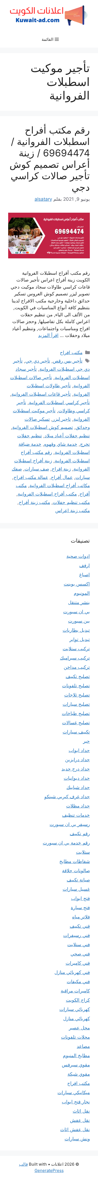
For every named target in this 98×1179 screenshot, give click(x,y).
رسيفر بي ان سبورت (70, 824)
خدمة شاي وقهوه (60, 444)
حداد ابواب (79, 750)
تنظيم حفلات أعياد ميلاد (67, 435)
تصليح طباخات (76, 713)
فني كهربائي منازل (72, 972)
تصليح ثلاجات (77, 695)
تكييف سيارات (76, 732)
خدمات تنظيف (76, 815)
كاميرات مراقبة (75, 991)
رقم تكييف (80, 833)
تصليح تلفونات (76, 685)
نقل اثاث (81, 1111)
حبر (86, 741)
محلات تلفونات (75, 1037)
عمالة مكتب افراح (31, 477)
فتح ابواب (80, 898)
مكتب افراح (71, 352)
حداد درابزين (77, 759)
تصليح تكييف (78, 676)
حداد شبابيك (78, 787)
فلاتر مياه (81, 917)
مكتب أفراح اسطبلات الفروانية (47, 494)
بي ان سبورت (76, 611)
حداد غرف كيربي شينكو (67, 796)
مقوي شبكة (79, 1074)
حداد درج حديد (76, 769)
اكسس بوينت (77, 584)
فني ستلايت (78, 944)
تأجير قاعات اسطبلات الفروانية (41, 394)
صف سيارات (36, 469)
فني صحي (80, 954)
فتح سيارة (80, 907)
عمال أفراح (62, 477)
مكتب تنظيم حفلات (71, 502)
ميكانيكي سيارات (73, 1092)
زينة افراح (61, 469)
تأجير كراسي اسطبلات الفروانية (59, 402)
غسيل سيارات (76, 889)
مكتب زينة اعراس (72, 510)
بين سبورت (79, 621)
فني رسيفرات (76, 935)
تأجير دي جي (37, 361)
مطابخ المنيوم (76, 1055)
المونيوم (82, 593)
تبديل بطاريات (76, 630)
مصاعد (83, 1046)
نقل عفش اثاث (75, 1129)
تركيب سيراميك (75, 658)
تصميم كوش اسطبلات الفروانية (42, 427)
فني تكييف (80, 926)
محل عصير (79, 1028)
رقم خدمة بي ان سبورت (66, 843)
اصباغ (84, 574)
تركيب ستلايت (76, 648)
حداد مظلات (78, 806)
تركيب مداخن (77, 667)
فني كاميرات (78, 963)
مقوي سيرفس (76, 1064)
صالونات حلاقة (76, 870)
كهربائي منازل (76, 1018)
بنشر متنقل (79, 602)
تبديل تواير (79, 639)
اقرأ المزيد (48, 335)
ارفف (84, 565)
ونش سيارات (77, 1138)
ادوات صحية (78, 556)
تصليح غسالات (76, 722)
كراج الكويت (78, 1000)
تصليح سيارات (76, 704)
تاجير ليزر (62, 419)
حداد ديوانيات (77, 778)
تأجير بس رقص (67, 361)
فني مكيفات (78, 981)
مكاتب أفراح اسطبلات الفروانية (59, 485)
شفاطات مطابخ (74, 861)
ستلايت (83, 852)
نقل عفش (80, 1120)
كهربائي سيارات (74, 1009)
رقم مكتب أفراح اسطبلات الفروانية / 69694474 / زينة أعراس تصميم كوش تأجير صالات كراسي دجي (50, 158)
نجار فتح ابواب (76, 1101)
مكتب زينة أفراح (34, 502)
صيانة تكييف (78, 880)
